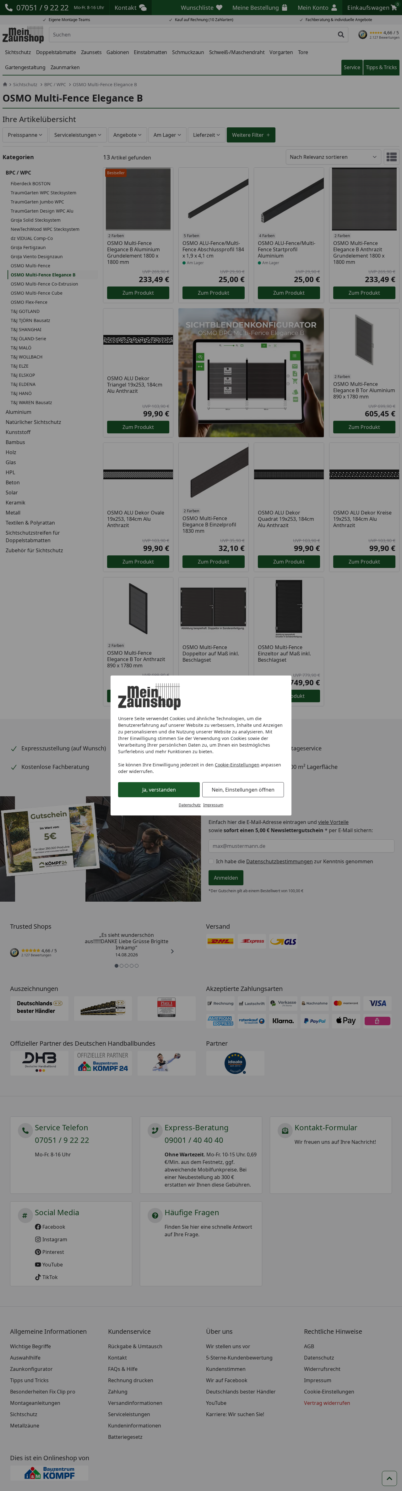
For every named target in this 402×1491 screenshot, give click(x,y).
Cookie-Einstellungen (237, 765)
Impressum (213, 805)
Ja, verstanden (159, 789)
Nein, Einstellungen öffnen (243, 789)
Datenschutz (190, 805)
